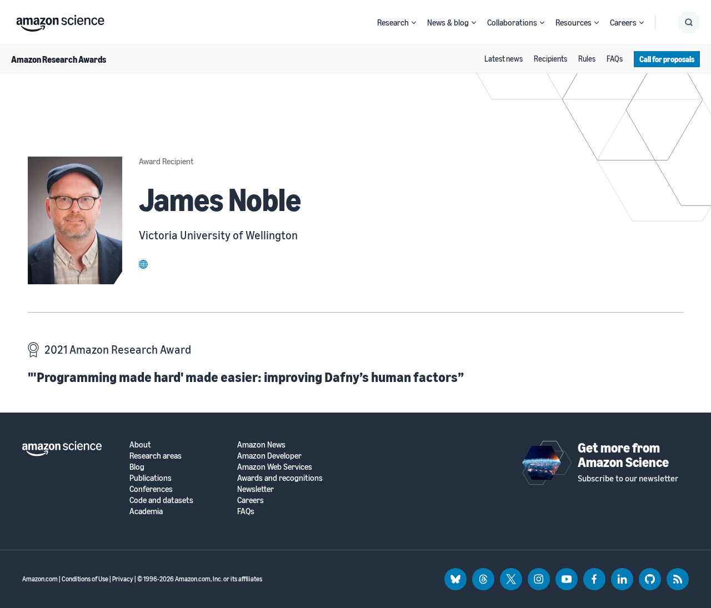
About (140, 444)
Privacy (122, 579)
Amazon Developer (269, 455)
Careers (623, 22)
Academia (146, 511)
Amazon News (261, 444)
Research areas (155, 455)
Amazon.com (40, 579)
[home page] (60, 20)
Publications (150, 478)
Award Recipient (166, 161)
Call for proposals (666, 59)
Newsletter (255, 489)
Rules (586, 58)
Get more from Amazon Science (623, 455)
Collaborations (512, 22)
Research (393, 22)
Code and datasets (161, 500)
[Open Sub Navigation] (414, 22)
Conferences (151, 489)
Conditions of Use (85, 579)
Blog (136, 467)
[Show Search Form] (689, 22)
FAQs (615, 58)
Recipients (550, 58)
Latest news (503, 58)
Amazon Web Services (274, 467)
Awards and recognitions (280, 478)
